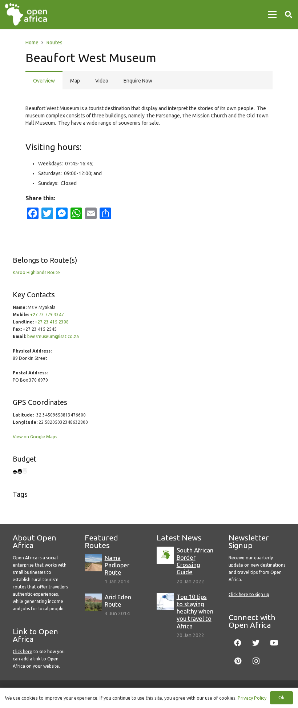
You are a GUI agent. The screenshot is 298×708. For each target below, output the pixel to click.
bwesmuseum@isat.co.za (53, 336)
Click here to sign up (249, 594)
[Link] (26, 14)
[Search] (289, 14)
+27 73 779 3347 (47, 314)
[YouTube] (274, 643)
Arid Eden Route (118, 601)
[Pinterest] (238, 661)
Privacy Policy (252, 697)
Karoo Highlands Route (36, 272)
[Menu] (272, 14)
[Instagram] (256, 661)
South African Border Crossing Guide (195, 561)
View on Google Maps (35, 436)
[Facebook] (238, 643)
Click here (22, 651)
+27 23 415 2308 (52, 321)
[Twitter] (256, 643)
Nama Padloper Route (117, 565)
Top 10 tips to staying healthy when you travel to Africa (195, 611)
